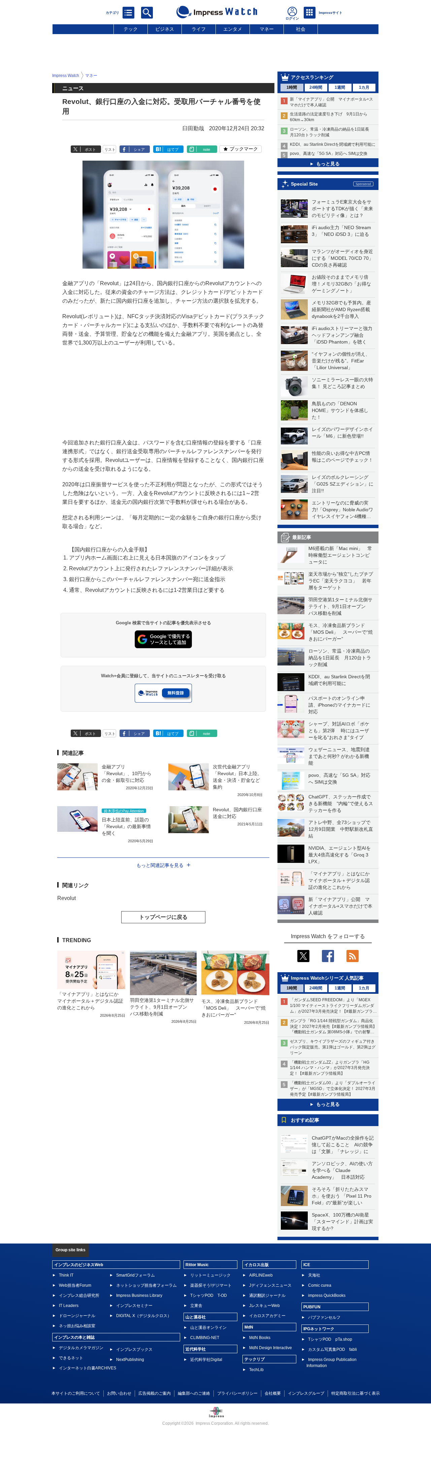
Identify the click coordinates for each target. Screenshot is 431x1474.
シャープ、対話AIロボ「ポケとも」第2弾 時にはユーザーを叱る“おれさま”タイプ (338, 730)
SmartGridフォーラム (135, 1275)
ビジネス (164, 29)
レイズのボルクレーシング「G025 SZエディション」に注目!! (342, 483)
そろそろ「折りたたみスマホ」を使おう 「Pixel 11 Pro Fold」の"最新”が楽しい (341, 1195)
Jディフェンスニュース (270, 1285)
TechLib (256, 1369)
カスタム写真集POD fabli (332, 1349)
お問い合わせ (119, 1393)
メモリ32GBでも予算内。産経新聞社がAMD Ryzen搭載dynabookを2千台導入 (341, 309)
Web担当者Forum (75, 1285)
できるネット (71, 1358)
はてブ (172, 149)
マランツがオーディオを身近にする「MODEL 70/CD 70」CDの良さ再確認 (342, 258)
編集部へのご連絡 (194, 1393)
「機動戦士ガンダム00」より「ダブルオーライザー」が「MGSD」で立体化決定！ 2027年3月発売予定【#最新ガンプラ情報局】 (332, 1089)
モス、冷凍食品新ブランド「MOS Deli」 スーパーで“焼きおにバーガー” (340, 632)
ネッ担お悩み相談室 (77, 1325)
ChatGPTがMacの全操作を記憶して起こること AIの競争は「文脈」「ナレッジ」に (343, 1144)
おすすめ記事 (305, 1120)
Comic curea (319, 1285)
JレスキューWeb (264, 1305)
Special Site (304, 184)
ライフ (199, 29)
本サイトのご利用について (76, 1393)
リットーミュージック (210, 1275)
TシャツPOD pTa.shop (330, 1339)
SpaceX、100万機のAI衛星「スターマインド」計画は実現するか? (342, 1221)
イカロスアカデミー (267, 1315)
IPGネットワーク (318, 1329)
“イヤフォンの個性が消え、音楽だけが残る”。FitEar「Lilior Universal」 (341, 360)
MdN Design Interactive (270, 1347)
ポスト (90, 149)
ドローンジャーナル (77, 1315)
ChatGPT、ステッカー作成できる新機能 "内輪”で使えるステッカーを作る (340, 803)
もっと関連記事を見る (160, 865)
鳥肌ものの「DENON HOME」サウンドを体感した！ (340, 410)
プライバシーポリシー (237, 1393)
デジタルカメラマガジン (81, 1347)
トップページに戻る (163, 917)
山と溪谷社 (196, 1317)
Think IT (66, 1275)
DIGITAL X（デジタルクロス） (143, 1315)
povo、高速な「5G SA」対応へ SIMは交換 (328, 153)
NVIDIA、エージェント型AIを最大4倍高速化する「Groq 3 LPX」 (339, 854)
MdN (248, 1327)
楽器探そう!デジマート (211, 1285)
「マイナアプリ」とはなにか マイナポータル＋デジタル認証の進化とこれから (341, 880)
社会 (300, 29)
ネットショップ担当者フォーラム (146, 1285)
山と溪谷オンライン (208, 1327)
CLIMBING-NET (204, 1337)
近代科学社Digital (206, 1359)
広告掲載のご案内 (154, 1393)
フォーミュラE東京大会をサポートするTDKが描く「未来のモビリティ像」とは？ (342, 208)
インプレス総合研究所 (79, 1295)
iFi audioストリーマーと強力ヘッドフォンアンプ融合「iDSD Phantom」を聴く (342, 335)
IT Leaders (68, 1305)
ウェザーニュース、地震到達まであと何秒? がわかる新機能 (339, 756)
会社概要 (273, 1393)
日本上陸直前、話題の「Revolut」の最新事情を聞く (126, 826)
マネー (267, 29)
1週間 (340, 87)
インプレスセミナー (134, 1305)
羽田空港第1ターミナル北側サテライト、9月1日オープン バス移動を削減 (340, 606)
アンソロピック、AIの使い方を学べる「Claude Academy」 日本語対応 (342, 1170)
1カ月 (364, 87)
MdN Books (259, 1337)
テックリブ (254, 1359)
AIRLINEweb (261, 1275)
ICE (306, 1264)
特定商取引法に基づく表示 (355, 1393)
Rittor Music (197, 1264)
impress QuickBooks (326, 1295)
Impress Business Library (139, 1295)
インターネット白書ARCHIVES (87, 1368)
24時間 (315, 87)
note (206, 149)
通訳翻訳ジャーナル (267, 1295)
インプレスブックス (134, 1349)
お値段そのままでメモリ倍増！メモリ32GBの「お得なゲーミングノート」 (341, 283)
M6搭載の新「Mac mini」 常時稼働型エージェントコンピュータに (340, 555)
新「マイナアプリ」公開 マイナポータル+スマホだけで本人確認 (340, 906)
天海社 (314, 1275)
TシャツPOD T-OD (208, 1295)
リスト (109, 149)
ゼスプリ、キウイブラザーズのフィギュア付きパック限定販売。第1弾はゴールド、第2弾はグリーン (332, 1047)
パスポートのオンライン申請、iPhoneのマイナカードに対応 (339, 704)
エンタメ (232, 29)
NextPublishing (130, 1359)
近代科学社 (196, 1349)
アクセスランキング (312, 77)
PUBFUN (312, 1307)
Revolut (66, 898)
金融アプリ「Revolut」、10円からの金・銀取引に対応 (127, 773)
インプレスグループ (306, 1393)
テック (131, 29)
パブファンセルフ (324, 1317)
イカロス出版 (256, 1264)
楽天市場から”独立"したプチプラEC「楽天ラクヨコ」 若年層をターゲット (340, 580)
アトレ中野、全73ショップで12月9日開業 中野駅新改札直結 (340, 829)
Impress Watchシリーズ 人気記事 (327, 978)
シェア (139, 149)
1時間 (292, 87)
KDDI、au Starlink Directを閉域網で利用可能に (332, 144)
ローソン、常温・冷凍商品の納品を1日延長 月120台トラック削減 (339, 657)
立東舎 (196, 1305)
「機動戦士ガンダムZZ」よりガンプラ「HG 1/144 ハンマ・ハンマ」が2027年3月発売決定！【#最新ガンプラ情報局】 (330, 1068)
